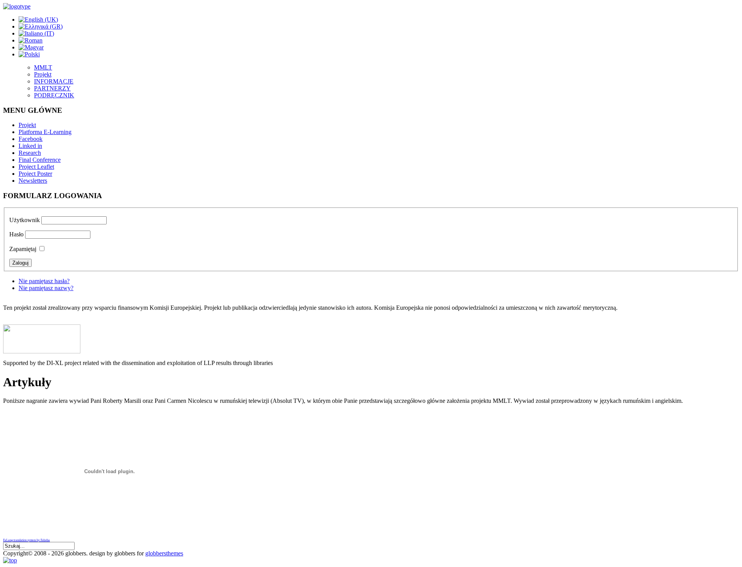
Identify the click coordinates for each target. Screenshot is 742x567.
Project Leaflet (36, 166)
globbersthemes (164, 553)
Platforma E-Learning (45, 132)
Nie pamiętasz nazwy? (46, 288)
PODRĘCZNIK (54, 95)
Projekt (42, 74)
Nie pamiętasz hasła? (44, 281)
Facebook (31, 139)
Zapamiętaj (22, 249)
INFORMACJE (53, 81)
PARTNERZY (52, 88)
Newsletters (33, 180)
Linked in (30, 146)
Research (30, 152)
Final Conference (40, 159)
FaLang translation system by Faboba (26, 540)
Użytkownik (24, 220)
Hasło (16, 234)
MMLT (43, 67)
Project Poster (35, 173)
